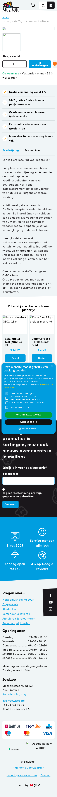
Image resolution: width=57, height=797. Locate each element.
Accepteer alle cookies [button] (28, 414)
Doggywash (10, 604)
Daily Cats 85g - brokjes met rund (41, 342)
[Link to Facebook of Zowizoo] (50, 595)
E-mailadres (10, 473)
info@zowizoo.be (13, 700)
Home (5, 17)
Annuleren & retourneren (18, 618)
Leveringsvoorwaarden (22, 775)
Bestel (15, 358)
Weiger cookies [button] (28, 422)
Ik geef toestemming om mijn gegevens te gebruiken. (22, 494)
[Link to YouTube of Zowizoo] (51, 602)
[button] (28, 428)
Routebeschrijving (14, 694)
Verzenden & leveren (16, 613)
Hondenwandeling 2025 (18, 599)
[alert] (28, 398)
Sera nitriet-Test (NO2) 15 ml (13, 342)
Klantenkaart (10, 609)
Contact (45, 775)
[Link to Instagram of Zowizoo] (50, 609)
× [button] (52, 366)
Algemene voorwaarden (28, 767)
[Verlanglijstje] (55, 64)
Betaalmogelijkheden (16, 623)
